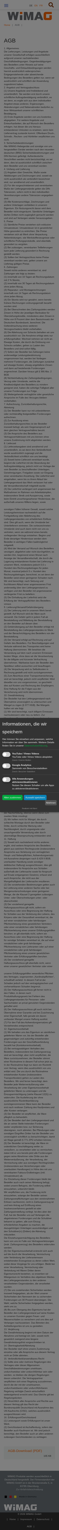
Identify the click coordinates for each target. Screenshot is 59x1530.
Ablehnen (51, 802)
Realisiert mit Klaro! (29, 809)
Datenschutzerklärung (35, 745)
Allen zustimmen (12, 797)
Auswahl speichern (35, 797)
